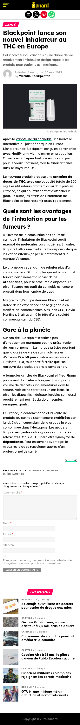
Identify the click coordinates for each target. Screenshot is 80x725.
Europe (53, 470)
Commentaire (12, 492)
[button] (6, 5)
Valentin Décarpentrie (34, 76)
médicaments (14, 474)
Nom (7, 523)
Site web (8, 545)
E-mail (8, 534)
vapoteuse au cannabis (33, 139)
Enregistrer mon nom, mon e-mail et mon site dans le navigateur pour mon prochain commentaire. (37, 562)
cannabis (37, 470)
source (71, 460)
